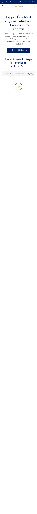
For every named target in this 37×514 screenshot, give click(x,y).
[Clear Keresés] (29, 74)
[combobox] (18, 73)
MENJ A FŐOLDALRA (18, 50)
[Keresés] (32, 74)
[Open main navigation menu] (34, 6)
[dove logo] (18, 6)
